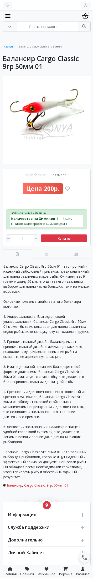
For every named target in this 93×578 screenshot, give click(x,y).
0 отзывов (58, 175)
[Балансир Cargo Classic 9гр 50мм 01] (47, 120)
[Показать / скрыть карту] (47, 505)
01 (66, 485)
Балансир (14, 485)
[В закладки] (67, 189)
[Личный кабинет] (86, 5)
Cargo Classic (34, 485)
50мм (58, 485)
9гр (49, 485)
